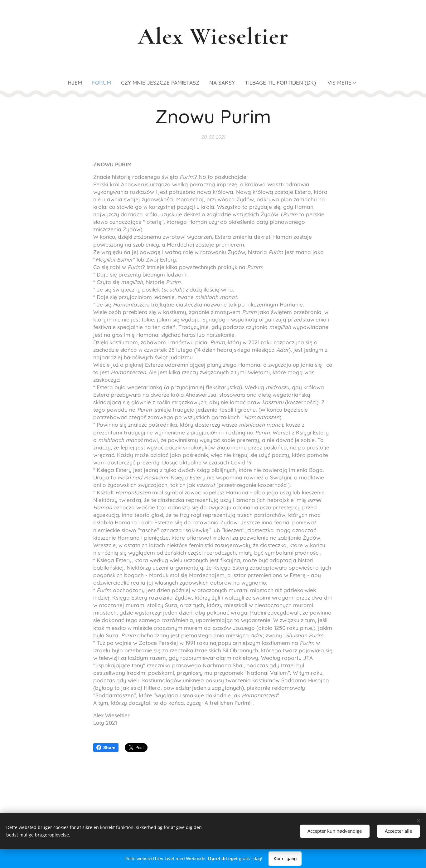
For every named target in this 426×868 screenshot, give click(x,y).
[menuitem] (77, 83)
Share (109, 747)
